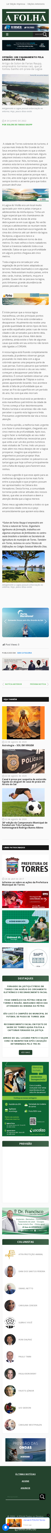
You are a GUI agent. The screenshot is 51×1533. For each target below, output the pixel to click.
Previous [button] (9, 621)
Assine (25, 1481)
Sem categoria (24, 653)
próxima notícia (38, 684)
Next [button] (43, 621)
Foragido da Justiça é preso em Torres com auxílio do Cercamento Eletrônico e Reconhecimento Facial (25, 989)
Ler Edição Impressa (15, 4)
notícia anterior (13, 684)
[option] (25, 299)
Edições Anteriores (36, 4)
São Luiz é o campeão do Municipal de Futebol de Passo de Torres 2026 (25, 1015)
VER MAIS (25, 1052)
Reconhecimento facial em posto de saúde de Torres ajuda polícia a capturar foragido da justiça (25, 1027)
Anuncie (25, 1488)
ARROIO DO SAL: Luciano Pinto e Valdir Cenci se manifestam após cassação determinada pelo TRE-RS (25, 1040)
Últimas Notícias (25, 1474)
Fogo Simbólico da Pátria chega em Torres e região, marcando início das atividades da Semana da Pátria (25, 1003)
